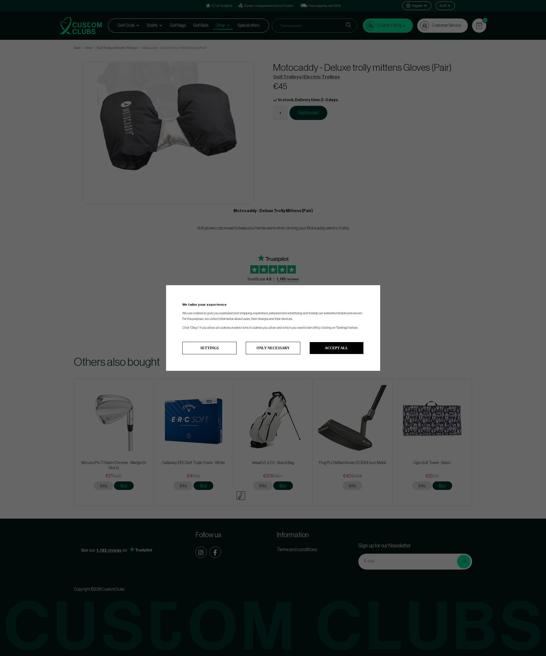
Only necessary (273, 348)
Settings (209, 348)
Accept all (336, 348)
